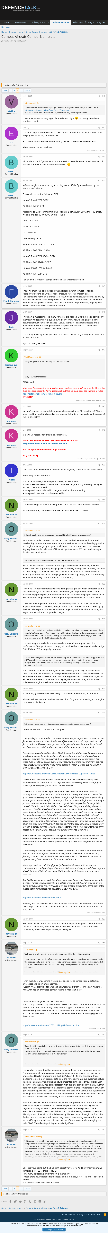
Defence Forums (60, 22)
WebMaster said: (31, 357)
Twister (11, 479)
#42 (103, 128)
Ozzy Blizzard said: (32, 1136)
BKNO (11, 171)
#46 (103, 312)
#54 (103, 619)
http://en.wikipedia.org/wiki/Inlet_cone (42, 897)
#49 (103, 430)
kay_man (11, 421)
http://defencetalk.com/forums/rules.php (43, 393)
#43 (103, 156)
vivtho (11, 111)
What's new (78, 22)
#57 (103, 919)
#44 (103, 180)
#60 (103, 1129)
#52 (103, 523)
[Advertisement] (54, 63)
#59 (103, 1034)
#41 (103, 96)
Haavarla (11, 957)
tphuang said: (30, 103)
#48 (103, 406)
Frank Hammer (11, 301)
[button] (48, 22)
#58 (103, 942)
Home (6, 22)
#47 (103, 350)
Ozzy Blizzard (11, 538)
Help (93, 1214)
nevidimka (11, 514)
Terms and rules (68, 1214)
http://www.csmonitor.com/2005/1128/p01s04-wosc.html (51, 1025)
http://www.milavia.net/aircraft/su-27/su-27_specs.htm (47, 110)
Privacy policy (83, 1214)
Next (27, 90)
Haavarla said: (30, 1041)
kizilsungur (11, 364)
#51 (103, 499)
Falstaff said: (29, 949)
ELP (11, 142)
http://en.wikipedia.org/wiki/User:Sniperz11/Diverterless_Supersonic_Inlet (59, 773)
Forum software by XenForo (54, 1220)
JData (11, 327)
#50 (103, 465)
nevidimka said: (30, 530)
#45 (103, 286)
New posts (5, 27)
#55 (103, 689)
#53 (103, 584)
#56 (103, 712)
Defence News (20, 22)
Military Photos (39, 22)
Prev (5, 90)
